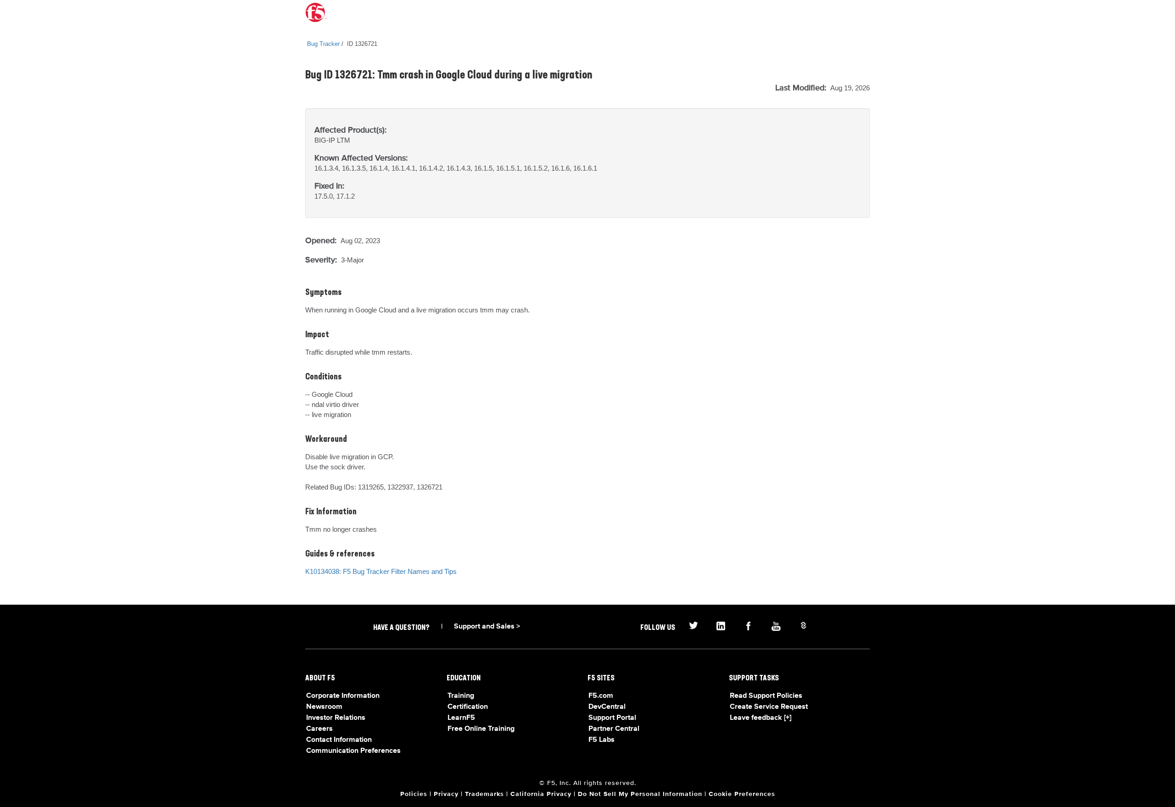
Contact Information (339, 740)
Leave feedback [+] (760, 718)
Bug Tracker (323, 43)
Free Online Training (481, 729)
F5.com (600, 696)
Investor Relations (335, 718)
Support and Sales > (487, 626)
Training (461, 696)
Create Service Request (769, 707)
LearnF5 (461, 718)
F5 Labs (601, 740)
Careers (319, 729)
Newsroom (324, 707)
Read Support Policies (766, 696)
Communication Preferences (353, 751)
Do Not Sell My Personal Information (640, 794)
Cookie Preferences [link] (742, 794)
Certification (468, 707)
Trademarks (484, 794)
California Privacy (540, 794)
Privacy (446, 794)
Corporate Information (343, 696)
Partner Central (613, 729)
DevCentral (607, 707)
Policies (413, 794)
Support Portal (612, 718)
